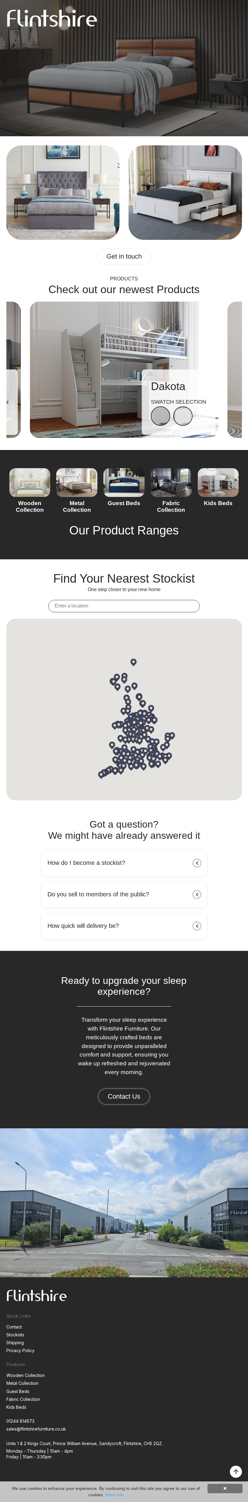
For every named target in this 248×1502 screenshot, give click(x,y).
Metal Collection (22, 1383)
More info (114, 1494)
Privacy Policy (20, 1350)
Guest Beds (17, 1391)
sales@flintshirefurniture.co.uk (36, 1429)
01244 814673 (20, 1421)
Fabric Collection (23, 1399)
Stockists (15, 1334)
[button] (128, 689)
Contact (14, 1327)
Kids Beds (16, 1407)
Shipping (15, 1342)
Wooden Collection (25, 1375)
